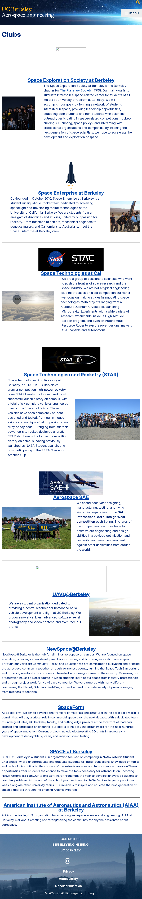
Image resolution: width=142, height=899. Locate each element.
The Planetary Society (76, 90)
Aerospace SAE (71, 497)
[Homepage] (28, 10)
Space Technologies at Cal (71, 273)
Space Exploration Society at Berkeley (71, 80)
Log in (92, 893)
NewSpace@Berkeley (71, 649)
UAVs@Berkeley (71, 594)
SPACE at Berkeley (71, 751)
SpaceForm (71, 707)
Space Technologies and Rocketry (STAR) (71, 375)
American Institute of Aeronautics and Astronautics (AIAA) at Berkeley (71, 807)
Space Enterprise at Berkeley (71, 193)
